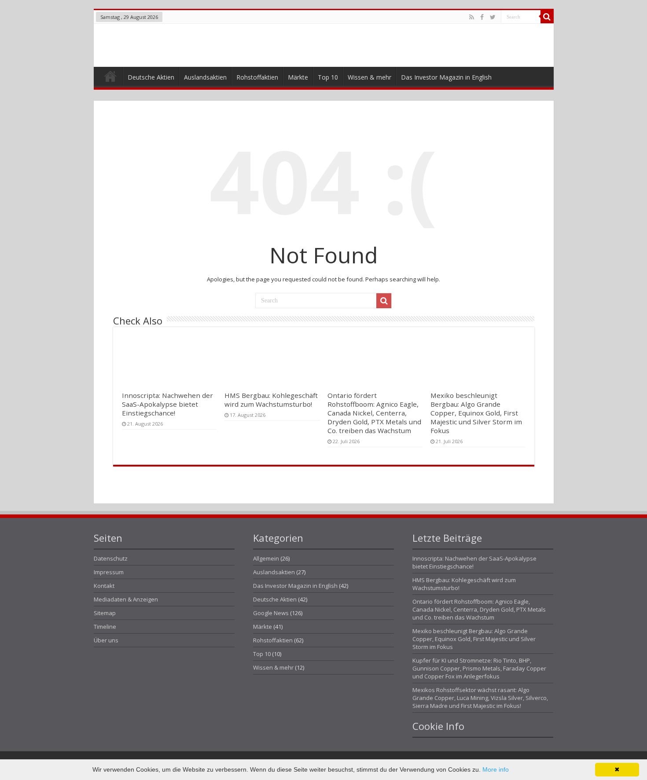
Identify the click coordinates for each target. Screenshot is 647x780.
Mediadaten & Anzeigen (126, 599)
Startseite (110, 78)
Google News (271, 613)
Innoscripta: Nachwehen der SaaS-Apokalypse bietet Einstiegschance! (167, 404)
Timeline (105, 627)
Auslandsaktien (205, 77)
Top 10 (328, 77)
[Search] (547, 16)
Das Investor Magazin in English (446, 77)
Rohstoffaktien (257, 77)
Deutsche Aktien (151, 77)
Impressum (109, 572)
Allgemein (266, 558)
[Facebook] (482, 17)
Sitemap (105, 613)
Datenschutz (111, 558)
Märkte (298, 77)
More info (495, 769)
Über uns (106, 640)
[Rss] (471, 17)
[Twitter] (492, 17)
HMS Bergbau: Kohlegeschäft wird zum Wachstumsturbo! (271, 399)
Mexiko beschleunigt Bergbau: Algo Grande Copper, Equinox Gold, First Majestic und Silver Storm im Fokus (476, 413)
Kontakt (104, 586)
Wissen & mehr (369, 77)
